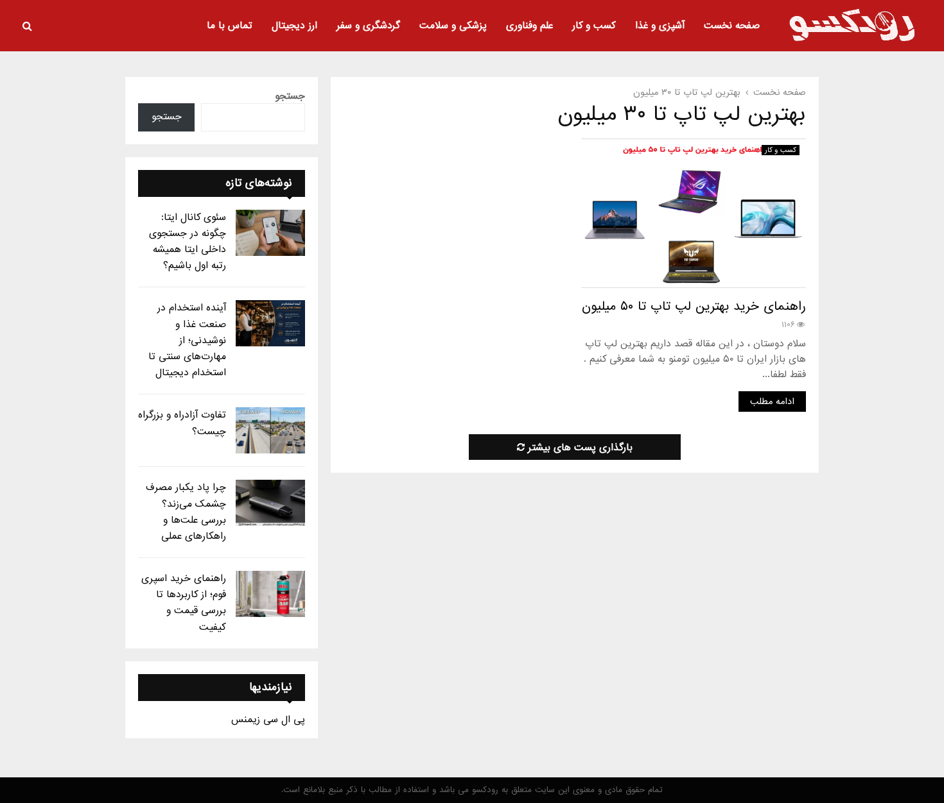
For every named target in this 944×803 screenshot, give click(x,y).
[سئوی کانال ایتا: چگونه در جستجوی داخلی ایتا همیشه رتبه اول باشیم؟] (270, 233)
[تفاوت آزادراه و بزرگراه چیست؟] (270, 430)
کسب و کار (594, 25)
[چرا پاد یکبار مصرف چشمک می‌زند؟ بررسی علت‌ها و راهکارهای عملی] (270, 503)
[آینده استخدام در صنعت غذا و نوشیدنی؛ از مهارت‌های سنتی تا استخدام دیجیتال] (270, 323)
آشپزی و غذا (660, 25)
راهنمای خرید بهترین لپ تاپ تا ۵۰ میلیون (694, 306)
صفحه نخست (732, 25)
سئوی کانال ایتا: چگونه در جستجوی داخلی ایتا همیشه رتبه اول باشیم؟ (187, 242)
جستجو (290, 96)
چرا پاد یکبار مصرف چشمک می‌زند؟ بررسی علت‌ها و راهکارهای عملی (186, 512)
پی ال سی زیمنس (268, 719)
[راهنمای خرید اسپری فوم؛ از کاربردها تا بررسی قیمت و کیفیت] (270, 594)
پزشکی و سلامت (453, 25)
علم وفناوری (529, 25)
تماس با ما (229, 25)
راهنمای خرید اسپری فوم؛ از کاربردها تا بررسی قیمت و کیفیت (183, 603)
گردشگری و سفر (368, 25)
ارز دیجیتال (294, 25)
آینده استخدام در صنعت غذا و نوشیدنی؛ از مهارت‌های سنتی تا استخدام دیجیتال (187, 340)
